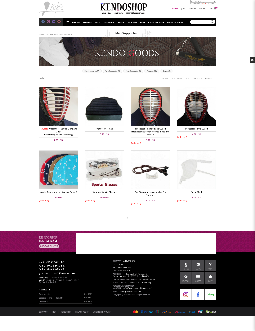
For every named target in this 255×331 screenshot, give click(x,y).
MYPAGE (192, 8)
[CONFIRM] (146, 282)
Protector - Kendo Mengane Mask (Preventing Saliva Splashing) (58, 131)
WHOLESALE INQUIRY (102, 312)
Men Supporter (66, 34)
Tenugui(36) (152, 71)
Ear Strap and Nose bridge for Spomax (150, 193)
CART (211, 8)
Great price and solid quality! (51, 298)
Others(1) (166, 71)
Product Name (196, 78)
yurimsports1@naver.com (130, 291)
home (41, 34)
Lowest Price (167, 78)
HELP (54, 312)
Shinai (121, 22)
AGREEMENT (66, 312)
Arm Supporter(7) (112, 71)
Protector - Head (104, 128)
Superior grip (44, 294)
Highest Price (181, 78)
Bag (142, 22)
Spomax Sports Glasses (104, 192)
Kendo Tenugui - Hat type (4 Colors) (58, 192)
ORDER (202, 8)
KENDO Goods (52, 34)
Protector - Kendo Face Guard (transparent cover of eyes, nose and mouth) (150, 131)
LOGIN (175, 8)
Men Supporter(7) (92, 71)
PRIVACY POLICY (82, 312)
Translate (211, 4)
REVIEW (43, 289)
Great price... (44, 301)
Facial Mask (196, 192)
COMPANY (43, 312)
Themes (87, 22)
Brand (76, 22)
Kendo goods (156, 22)
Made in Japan (175, 22)
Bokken (132, 22)
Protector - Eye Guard (196, 128)
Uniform (109, 22)
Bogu (98, 22)
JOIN (183, 8)
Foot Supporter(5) (133, 71)
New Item (209, 78)
